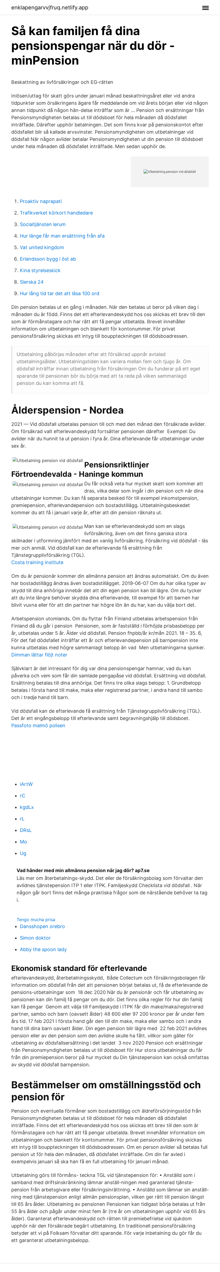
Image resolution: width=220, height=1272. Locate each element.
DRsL (26, 830)
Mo (23, 842)
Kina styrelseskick (40, 270)
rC (22, 795)
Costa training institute (37, 562)
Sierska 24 (32, 282)
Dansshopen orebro (42, 926)
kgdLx (27, 807)
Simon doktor (35, 938)
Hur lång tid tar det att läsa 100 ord (59, 293)
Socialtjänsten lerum (43, 224)
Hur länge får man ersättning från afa (62, 236)
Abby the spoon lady (43, 949)
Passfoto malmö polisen (38, 725)
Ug (23, 853)
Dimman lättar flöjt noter (39, 655)
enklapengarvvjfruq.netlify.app (49, 7)
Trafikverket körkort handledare (56, 213)
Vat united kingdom (42, 247)
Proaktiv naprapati (41, 201)
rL (22, 818)
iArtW (26, 784)
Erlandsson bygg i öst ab (48, 259)
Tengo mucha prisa (36, 919)
